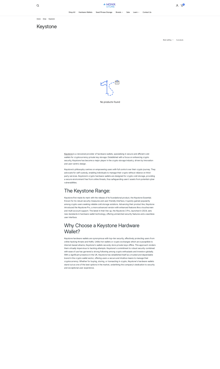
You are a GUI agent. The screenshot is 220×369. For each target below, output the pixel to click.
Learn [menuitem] (135, 12)
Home (39, 19)
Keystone (52, 19)
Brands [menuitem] (118, 12)
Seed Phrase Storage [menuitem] (104, 12)
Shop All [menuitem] (72, 12)
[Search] (38, 5)
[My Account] (177, 5)
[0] (181, 5)
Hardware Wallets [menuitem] (85, 12)
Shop (44, 19)
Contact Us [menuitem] (147, 12)
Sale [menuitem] (128, 12)
